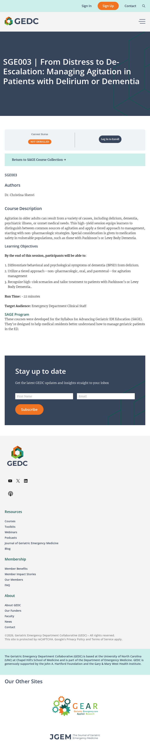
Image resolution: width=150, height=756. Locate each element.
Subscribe (29, 409)
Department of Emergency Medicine (108, 660)
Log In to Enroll (110, 139)
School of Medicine (46, 660)
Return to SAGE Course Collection (37, 160)
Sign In (87, 6)
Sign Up (108, 6)
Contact (130, 6)
